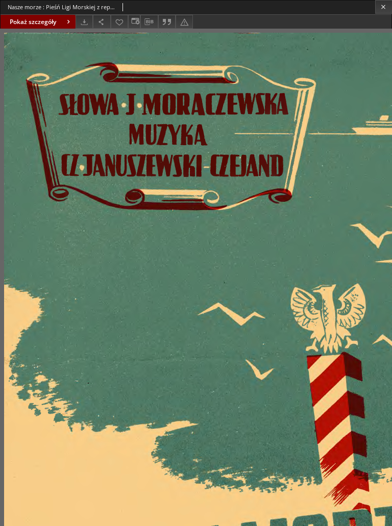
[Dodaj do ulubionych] (119, 22)
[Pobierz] (84, 22)
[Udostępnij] (101, 22)
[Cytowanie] (167, 22)
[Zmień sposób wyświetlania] (134, 22)
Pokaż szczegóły (33, 21)
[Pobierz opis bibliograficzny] (149, 22)
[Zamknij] (383, 7)
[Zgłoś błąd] (184, 22)
